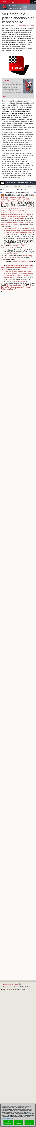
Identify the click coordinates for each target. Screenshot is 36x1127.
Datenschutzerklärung (7, 1118)
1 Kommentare (30, 25)
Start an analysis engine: (10, 984)
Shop (4, 1)
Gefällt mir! (22, 25)
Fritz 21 (6, 80)
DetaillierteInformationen (8, 1122)
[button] (12, 2)
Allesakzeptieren (29, 1122)
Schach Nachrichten (14, 6)
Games (29, 186)
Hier (29, 1113)
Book (6, 186)
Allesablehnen (18, 1122)
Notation (17, 186)
